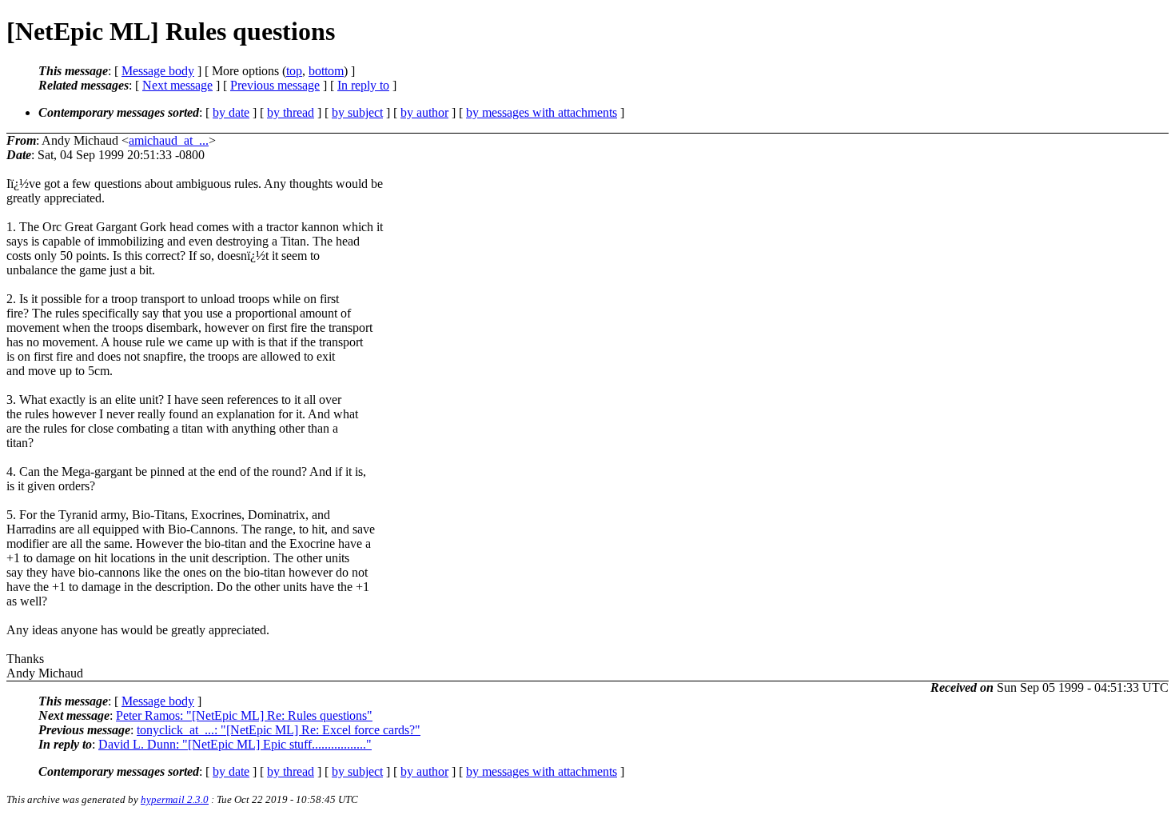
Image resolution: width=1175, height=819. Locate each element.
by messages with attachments (541, 112)
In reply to (363, 85)
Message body (157, 71)
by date (231, 112)
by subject (357, 112)
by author (424, 112)
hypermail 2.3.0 (175, 799)
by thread (290, 112)
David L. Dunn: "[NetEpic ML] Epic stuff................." (235, 744)
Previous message (275, 85)
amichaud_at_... (169, 140)
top (294, 71)
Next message (177, 85)
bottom (326, 71)
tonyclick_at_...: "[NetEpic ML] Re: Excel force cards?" (278, 730)
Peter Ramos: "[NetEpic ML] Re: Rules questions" (244, 715)
